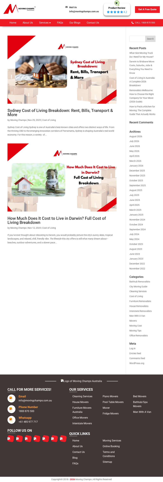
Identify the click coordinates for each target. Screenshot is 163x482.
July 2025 (134, 195)
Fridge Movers (111, 413)
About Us (28, 22)
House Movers (80, 402)
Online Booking (111, 446)
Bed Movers (139, 396)
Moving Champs (18, 120)
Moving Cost (135, 325)
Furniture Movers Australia (81, 409)
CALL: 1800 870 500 (145, 22)
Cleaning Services (138, 291)
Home (13, 22)
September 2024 (137, 229)
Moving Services (112, 440)
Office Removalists (138, 335)
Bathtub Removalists (139, 281)
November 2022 (137, 268)
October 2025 (136, 180)
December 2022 (137, 263)
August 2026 (135, 136)
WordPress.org (136, 363)
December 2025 (137, 170)
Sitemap (107, 461)
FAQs (60, 22)
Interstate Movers (82, 423)
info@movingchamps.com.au (84, 9)
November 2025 (137, 175)
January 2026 (136, 165)
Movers (133, 320)
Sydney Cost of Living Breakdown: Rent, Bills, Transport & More (60, 112)
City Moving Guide (138, 286)
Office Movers (80, 417)
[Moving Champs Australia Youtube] (63, 438)
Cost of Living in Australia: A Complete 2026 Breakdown (142, 82)
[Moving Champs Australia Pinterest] (54, 438)
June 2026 (134, 146)
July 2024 (134, 234)
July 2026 (134, 141)
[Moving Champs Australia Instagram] (19, 438)
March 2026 (135, 161)
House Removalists (138, 306)
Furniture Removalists (140, 301)
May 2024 (134, 239)
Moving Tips (135, 330)
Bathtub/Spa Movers (140, 404)
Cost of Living (49, 120)
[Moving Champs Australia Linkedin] (46, 438)
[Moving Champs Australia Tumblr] (37, 438)
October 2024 (136, 224)
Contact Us (93, 22)
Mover (106, 407)
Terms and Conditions (109, 454)
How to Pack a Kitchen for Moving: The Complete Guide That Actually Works (142, 110)
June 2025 (134, 200)
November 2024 (137, 219)
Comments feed (137, 358)
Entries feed (135, 353)
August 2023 (135, 249)
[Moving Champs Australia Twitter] (28, 438)
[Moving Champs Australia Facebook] (10, 438)
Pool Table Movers (113, 402)
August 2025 (135, 190)
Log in (132, 348)
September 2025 (137, 185)
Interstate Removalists (140, 311)
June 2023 (134, 254)
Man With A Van (137, 316)
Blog (75, 457)
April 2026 (134, 156)
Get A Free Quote (147, 9)
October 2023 (136, 244)
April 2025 (134, 205)
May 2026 (134, 151)
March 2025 (135, 210)
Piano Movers (110, 396)
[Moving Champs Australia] (81, 381)
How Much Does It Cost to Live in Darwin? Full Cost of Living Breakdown (56, 220)
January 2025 (136, 214)
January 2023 (136, 258)
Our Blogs (74, 22)
